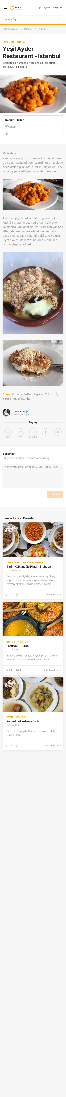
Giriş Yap (57, 8)
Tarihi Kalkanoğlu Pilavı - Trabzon (28, 566)
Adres (6, 394)
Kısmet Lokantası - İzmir (22, 721)
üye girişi (39, 467)
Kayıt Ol (46, 8)
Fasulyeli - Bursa (17, 646)
